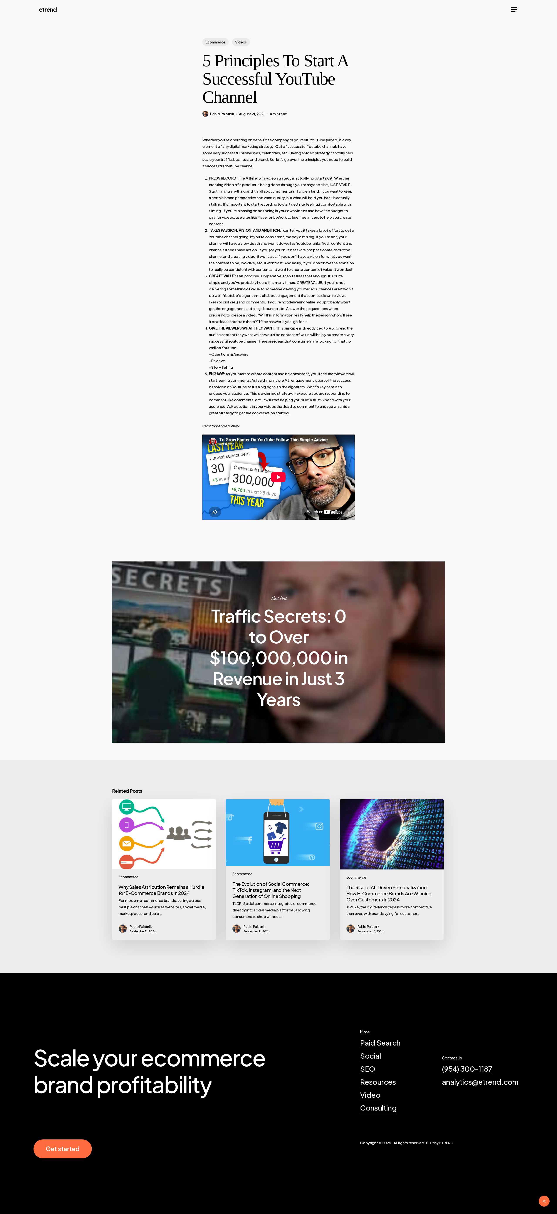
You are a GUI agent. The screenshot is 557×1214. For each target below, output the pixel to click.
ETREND (48, 10)
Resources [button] (378, 1081)
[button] (514, 9)
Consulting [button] (378, 1107)
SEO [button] (367, 1068)
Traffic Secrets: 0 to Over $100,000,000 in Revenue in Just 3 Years (278, 652)
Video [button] (370, 1094)
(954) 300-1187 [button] (467, 1068)
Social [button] (370, 1055)
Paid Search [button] (380, 1042)
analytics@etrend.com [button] (480, 1081)
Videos (241, 42)
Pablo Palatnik (222, 113)
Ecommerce (215, 42)
